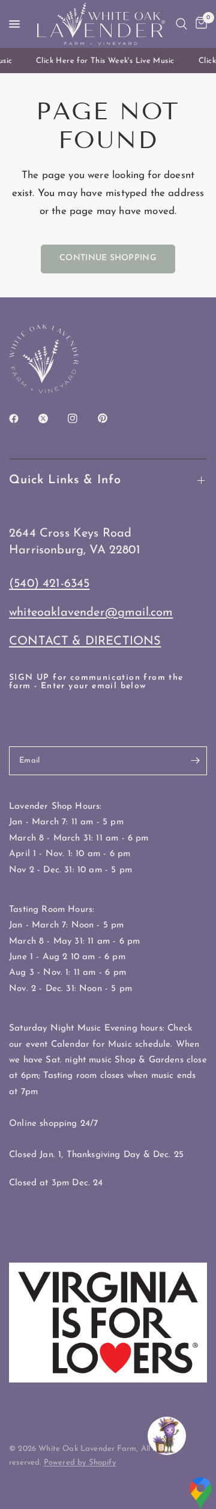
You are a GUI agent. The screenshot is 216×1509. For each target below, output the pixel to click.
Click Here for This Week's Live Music (103, 61)
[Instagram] (81, 418)
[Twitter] (51, 418)
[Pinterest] (111, 418)
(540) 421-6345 (49, 584)
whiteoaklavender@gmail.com (91, 613)
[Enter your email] (195, 760)
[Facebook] (22, 418)
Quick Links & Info (65, 480)
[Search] (181, 24)
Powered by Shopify (80, 1462)
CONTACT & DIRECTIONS (85, 641)
